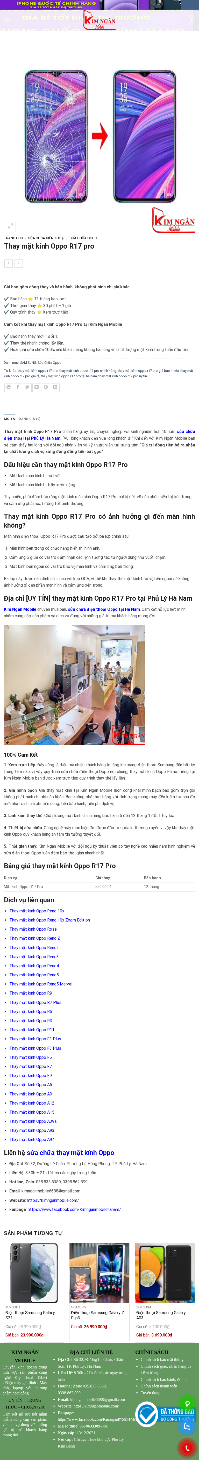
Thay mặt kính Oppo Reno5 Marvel (40, 984)
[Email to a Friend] (36, 388)
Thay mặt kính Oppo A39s (33, 1121)
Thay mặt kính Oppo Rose (33, 929)
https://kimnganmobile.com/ (53, 1200)
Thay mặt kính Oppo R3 (30, 1020)
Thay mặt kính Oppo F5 (30, 1057)
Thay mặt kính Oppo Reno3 (34, 956)
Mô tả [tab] (9, 419)
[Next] (195, 1292)
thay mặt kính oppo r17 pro (38, 371)
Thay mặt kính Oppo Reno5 (34, 974)
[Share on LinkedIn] (55, 388)
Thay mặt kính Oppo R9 (30, 993)
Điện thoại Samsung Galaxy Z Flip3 (97, 1315)
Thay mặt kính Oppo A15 (31, 1112)
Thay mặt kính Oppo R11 (31, 1029)
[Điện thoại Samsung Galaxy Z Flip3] (100, 1273)
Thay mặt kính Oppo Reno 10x (36, 911)
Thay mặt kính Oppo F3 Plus (35, 1048)
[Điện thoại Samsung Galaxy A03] (165, 1273)
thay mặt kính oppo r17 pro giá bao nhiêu (148, 371)
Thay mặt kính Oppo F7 (30, 1066)
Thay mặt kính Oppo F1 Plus (35, 1038)
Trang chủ (13, 238)
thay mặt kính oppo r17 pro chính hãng (87, 371)
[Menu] (7, 20)
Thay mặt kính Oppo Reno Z (34, 938)
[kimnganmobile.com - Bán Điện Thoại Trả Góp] (99, 20)
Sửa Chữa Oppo (83, 238)
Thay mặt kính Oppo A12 (31, 1103)
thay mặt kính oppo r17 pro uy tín (122, 376)
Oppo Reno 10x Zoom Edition (63, 920)
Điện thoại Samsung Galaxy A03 (161, 1315)
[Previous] (4, 1292)
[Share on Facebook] (18, 388)
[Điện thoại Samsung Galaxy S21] (34, 1273)
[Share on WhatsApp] (8, 388)
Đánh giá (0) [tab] (29, 419)
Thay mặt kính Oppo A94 (31, 1139)
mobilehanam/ (101, 1419)
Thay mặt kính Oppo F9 (30, 1075)
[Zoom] (11, 227)
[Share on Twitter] (27, 388)
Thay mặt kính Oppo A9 (30, 1094)
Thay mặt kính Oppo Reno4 (34, 965)
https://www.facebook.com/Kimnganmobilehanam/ (74, 1209)
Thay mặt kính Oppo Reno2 (34, 947)
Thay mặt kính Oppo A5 (30, 1084)
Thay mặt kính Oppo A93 (31, 1130)
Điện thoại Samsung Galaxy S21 (30, 1315)
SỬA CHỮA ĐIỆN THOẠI (46, 238)
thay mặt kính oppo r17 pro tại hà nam (69, 376)
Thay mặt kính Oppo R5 (30, 1011)
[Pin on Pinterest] (46, 388)
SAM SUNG (28, 363)
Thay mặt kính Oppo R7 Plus (35, 1002)
